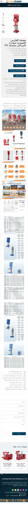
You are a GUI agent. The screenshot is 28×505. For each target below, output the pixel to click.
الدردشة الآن (19, 60)
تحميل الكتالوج (19, 75)
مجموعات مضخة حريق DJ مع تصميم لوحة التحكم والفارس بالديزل (8, 465)
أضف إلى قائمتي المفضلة (16, 70)
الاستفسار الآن (19, 65)
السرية (7, 495)
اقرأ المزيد (8, 468)
